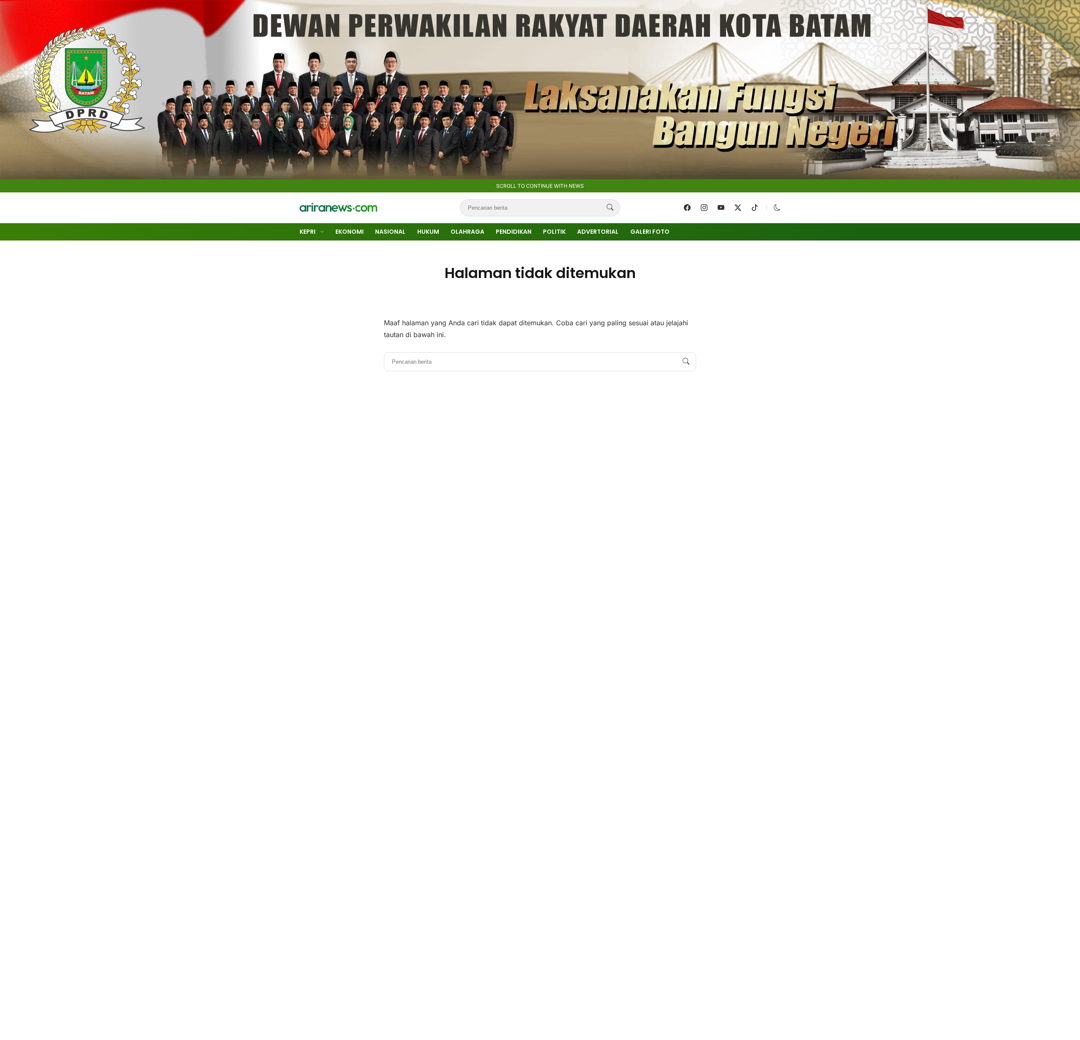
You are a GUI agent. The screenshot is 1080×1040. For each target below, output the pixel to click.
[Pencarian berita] (610, 207)
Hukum (428, 231)
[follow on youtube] (721, 208)
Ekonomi (349, 231)
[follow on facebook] (687, 208)
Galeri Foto (650, 231)
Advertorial (597, 231)
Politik (554, 231)
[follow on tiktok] (755, 208)
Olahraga (467, 231)
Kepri (308, 231)
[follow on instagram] (704, 208)
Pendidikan (514, 231)
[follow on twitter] (738, 208)
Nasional (390, 231)
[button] (777, 207)
